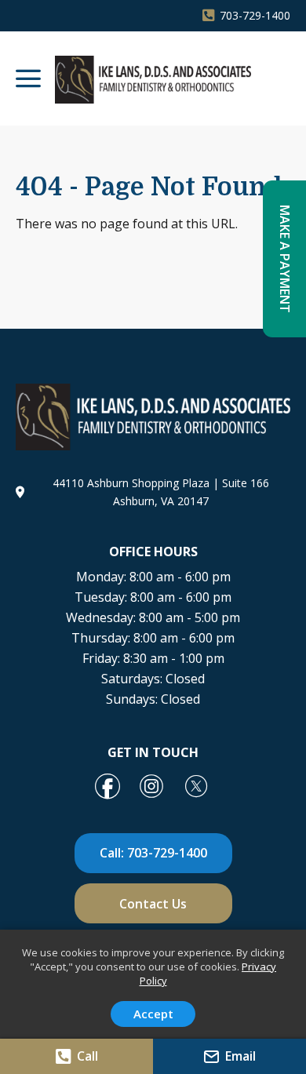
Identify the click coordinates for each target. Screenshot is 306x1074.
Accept (153, 1013)
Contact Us (153, 903)
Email (240, 1056)
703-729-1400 (255, 15)
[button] (28, 80)
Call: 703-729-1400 (153, 852)
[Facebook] (107, 787)
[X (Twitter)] (197, 787)
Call (87, 1056)
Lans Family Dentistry (153, 79)
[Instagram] (152, 787)
